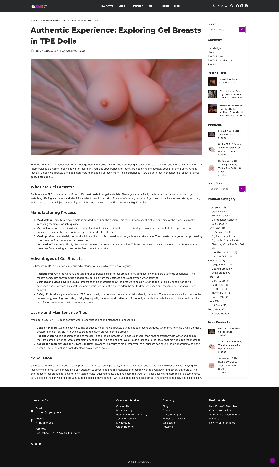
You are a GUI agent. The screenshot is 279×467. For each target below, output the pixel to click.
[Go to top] (272, 460)
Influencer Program (174, 418)
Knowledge (64, 51)
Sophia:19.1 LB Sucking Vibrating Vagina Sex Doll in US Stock (230, 148)
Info (150, 5)
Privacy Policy (124, 410)
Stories (212, 64)
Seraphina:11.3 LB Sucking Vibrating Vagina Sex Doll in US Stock (229, 166)
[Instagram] (246, 5)
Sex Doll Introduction (220, 60)
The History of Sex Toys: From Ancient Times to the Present (231, 94)
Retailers (168, 426)
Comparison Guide (220, 410)
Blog (177, 5)
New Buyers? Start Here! (223, 406)
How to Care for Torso (222, 422)
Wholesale (169, 422)
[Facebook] (237, 5)
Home (33, 20)
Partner (138, 5)
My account (123, 422)
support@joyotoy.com (48, 412)
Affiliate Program (172, 414)
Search (211, 24)
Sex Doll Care (78, 51)
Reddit (165, 5)
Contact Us (122, 406)
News (211, 52)
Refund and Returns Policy (131, 414)
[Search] (231, 5)
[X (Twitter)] (241, 5)
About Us (168, 410)
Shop (122, 5)
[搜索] (242, 29)
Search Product (216, 183)
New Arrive (106, 5)
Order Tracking (125, 426)
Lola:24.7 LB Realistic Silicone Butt (229, 132)
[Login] (213, 5)
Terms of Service (126, 418)
